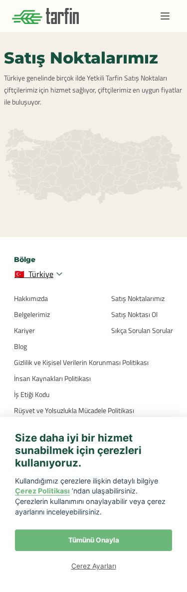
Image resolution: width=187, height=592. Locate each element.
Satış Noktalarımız (138, 298)
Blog (20, 346)
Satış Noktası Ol (134, 314)
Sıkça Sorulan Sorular (142, 330)
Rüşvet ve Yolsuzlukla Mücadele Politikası (74, 410)
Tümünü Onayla (93, 540)
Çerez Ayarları (93, 566)
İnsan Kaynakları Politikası (52, 378)
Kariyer (24, 330)
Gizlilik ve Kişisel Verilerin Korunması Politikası (81, 362)
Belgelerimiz (32, 314)
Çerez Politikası (42, 490)
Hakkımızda (31, 298)
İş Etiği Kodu (31, 394)
